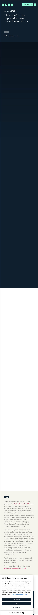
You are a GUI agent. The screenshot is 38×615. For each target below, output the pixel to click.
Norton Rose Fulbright (21, 504)
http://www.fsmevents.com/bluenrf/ (16, 568)
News (6, 32)
